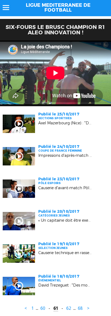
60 (42, 308)
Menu (8, 7)
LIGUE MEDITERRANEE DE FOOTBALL (58, 7)
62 (68, 308)
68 (80, 308)
